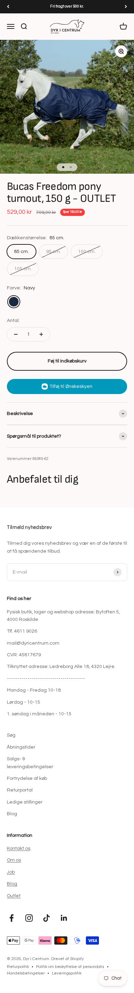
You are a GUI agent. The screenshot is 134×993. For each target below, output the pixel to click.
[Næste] (126, 6)
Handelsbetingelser (26, 973)
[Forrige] (8, 6)
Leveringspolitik (66, 973)
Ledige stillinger (25, 802)
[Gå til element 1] (63, 167)
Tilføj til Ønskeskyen (70, 386)
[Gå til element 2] (71, 167)
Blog (12, 813)
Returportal (20, 790)
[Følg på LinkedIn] (64, 918)
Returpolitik (18, 967)
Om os (14, 860)
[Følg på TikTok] (46, 918)
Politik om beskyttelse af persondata (70, 967)
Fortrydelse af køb (27, 778)
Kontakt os (18, 848)
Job (11, 872)
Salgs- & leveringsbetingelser (30, 763)
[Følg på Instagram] (29, 918)
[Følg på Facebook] (11, 918)
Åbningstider (21, 747)
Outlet (14, 895)
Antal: (13, 320)
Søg (11, 735)
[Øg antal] (41, 334)
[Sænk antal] (15, 334)
